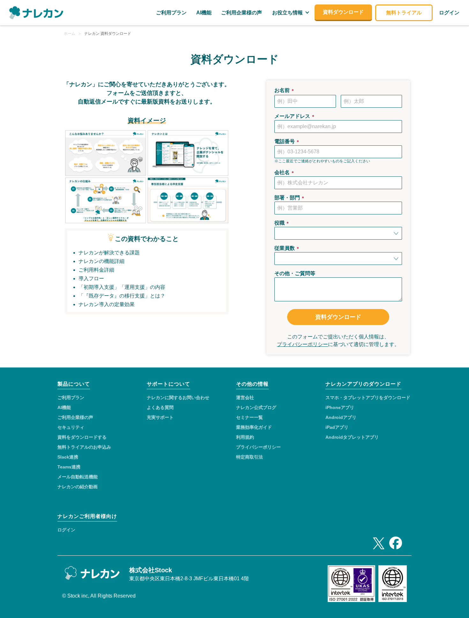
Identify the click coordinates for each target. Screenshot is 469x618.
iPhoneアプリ (339, 407)
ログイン (66, 529)
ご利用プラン (70, 397)
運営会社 (245, 397)
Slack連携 (67, 457)
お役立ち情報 (287, 12)
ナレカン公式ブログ (256, 407)
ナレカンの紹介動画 (77, 486)
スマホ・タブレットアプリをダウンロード (367, 397)
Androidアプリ (340, 417)
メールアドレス (294, 116)
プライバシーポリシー (302, 344)
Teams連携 (68, 466)
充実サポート (160, 417)
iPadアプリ (336, 427)
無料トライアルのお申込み (84, 447)
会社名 (284, 172)
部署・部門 (289, 197)
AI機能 (64, 407)
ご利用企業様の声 (75, 417)
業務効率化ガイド (254, 427)
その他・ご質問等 (294, 273)
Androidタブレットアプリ (352, 437)
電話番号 (287, 141)
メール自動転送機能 (77, 476)
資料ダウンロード (338, 317)
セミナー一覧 (249, 417)
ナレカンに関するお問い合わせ (178, 397)
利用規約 (245, 437)
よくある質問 (160, 407)
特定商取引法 (249, 457)
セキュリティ (70, 427)
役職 (282, 223)
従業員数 (287, 248)
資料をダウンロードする (82, 437)
